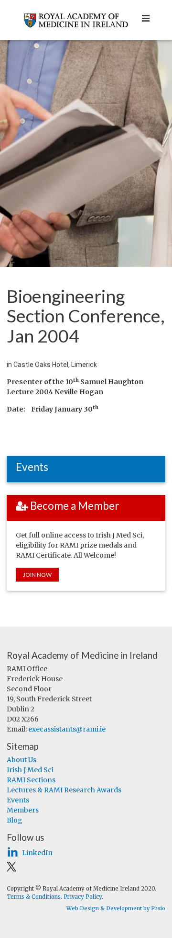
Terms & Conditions (34, 896)
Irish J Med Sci (30, 770)
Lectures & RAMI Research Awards (64, 790)
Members (23, 810)
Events (18, 800)
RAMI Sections (31, 780)
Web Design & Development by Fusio (115, 908)
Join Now (37, 574)
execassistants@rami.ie (67, 729)
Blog (14, 820)
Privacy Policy (83, 896)
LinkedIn (37, 852)
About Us (21, 759)
